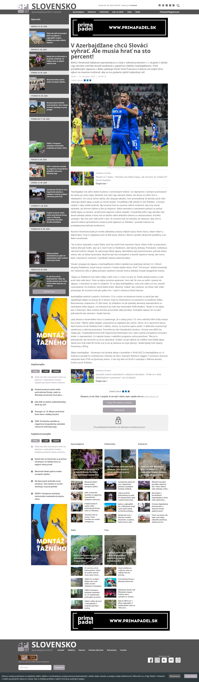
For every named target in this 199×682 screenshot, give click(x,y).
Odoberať (117, 350)
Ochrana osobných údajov (72, 679)
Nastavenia (175, 676)
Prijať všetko (190, 676)
